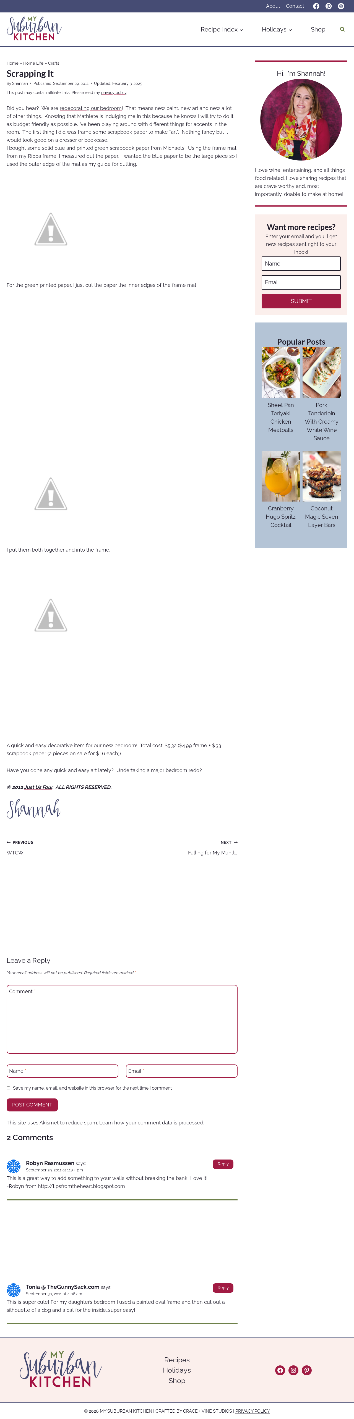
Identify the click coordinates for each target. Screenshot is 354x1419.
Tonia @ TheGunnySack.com (63, 1287)
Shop (318, 29)
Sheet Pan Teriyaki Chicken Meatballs (281, 417)
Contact (295, 6)
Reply (223, 1163)
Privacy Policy (252, 1411)
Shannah (20, 83)
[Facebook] (316, 6)
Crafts (53, 63)
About (273, 6)
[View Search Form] (342, 29)
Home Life (33, 63)
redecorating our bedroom (91, 108)
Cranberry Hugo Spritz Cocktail (281, 516)
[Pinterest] (328, 6)
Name (18, 1071)
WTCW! (20, 848)
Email (136, 1071)
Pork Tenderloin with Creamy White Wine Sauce (322, 422)
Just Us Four (38, 787)
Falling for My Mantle (213, 848)
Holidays (177, 1370)
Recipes (177, 1360)
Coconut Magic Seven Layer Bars (321, 516)
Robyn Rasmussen (50, 1163)
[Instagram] (341, 6)
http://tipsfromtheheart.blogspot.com (81, 1186)
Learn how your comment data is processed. (151, 1123)
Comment (22, 991)
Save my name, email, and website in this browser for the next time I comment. (93, 1088)
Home (13, 63)
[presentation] (281, 372)
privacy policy (113, 92)
